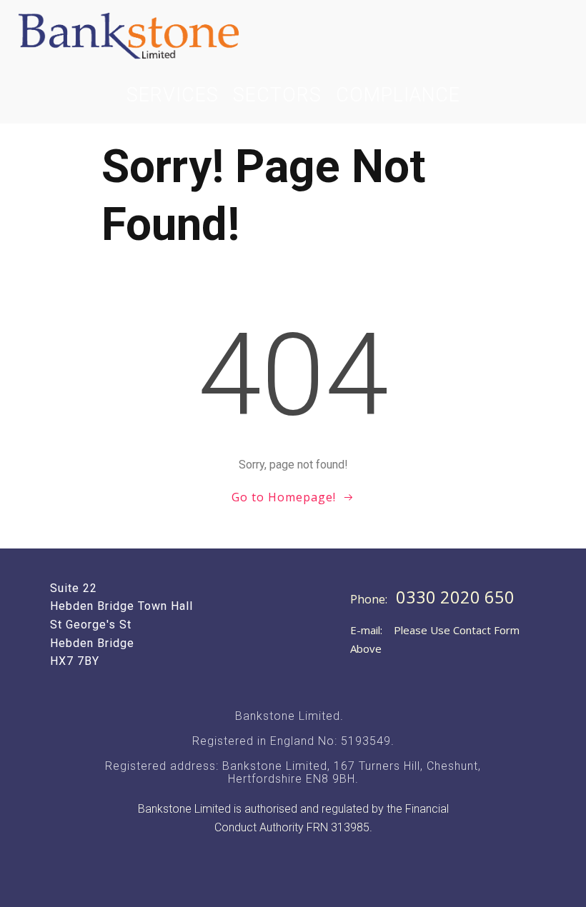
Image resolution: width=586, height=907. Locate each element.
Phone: (370, 599)
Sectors (277, 95)
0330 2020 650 (455, 597)
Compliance (398, 95)
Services (172, 95)
